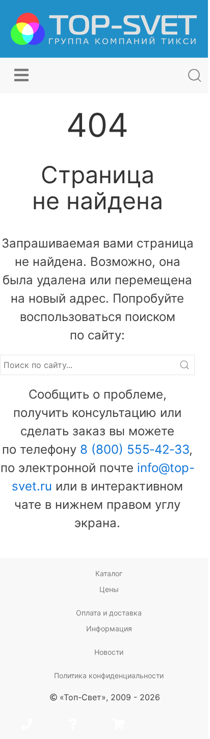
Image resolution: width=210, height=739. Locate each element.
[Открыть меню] (21, 75)
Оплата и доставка (109, 612)
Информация (109, 628)
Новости (108, 652)
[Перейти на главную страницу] (104, 29)
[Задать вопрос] (72, 725)
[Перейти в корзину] (118, 725)
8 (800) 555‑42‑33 (134, 449)
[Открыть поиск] (194, 75)
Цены (109, 589)
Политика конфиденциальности (109, 675)
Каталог (108, 573)
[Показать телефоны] (26, 725)
